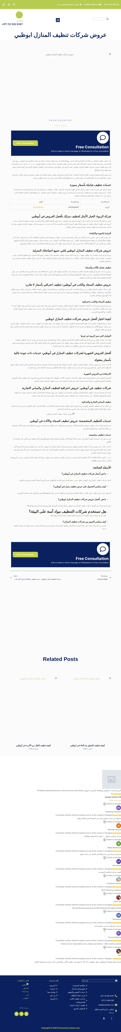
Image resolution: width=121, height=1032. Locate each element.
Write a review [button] (115, 800)
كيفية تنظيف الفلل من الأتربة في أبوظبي (33, 745)
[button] (58, 20)
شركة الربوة (30, 164)
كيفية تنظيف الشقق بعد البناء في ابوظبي (87, 745)
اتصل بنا (20, 21)
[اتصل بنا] (19, 14)
